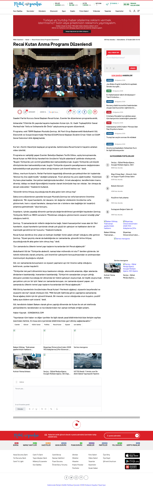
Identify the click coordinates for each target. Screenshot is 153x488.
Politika (46, 324)
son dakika (77, 324)
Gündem (42, 11)
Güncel (26, 324)
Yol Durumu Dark (19, 458)
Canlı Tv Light (18, 461)
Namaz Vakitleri (30, 444)
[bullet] (45, 409)
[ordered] (42, 409)
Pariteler (103, 444)
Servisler (30, 11)
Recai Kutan (57, 324)
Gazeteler (119, 11)
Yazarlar (107, 11)
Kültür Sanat (36, 324)
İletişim (58, 485)
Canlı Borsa (56, 455)
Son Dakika (17, 11)
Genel (27, 40)
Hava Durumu (60, 444)
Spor (64, 11)
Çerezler (77, 485)
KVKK (83, 485)
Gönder (20, 409)
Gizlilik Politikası (67, 485)
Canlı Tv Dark (38, 455)
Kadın (72, 11)
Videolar (96, 11)
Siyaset (67, 324)
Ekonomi (53, 11)
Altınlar (75, 455)
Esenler (17, 324)
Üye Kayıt (106, 458)
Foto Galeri (84, 11)
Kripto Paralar (133, 444)
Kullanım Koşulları (91, 485)
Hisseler (90, 444)
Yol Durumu (117, 444)
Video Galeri (93, 458)
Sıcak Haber (93, 468)
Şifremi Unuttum (109, 461)
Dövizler (75, 458)
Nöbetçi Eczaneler (40, 461)
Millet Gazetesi (18, 40)
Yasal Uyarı (102, 485)
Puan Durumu (76, 444)
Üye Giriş (106, 455)
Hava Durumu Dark (20, 455)
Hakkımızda (51, 485)
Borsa (15, 444)
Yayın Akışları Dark (40, 458)
